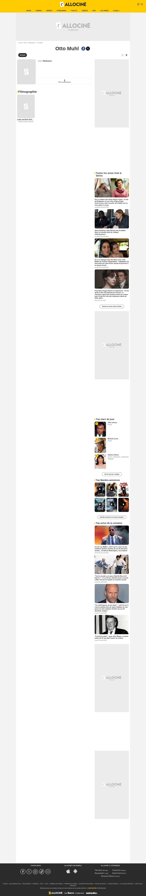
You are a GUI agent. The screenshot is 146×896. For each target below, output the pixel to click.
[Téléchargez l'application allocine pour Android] (76, 871)
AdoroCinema (117, 873)
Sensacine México (108, 876)
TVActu (74, 10)
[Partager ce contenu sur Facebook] (83, 49)
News (28, 10)
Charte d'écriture (113, 884)
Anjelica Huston (113, 455)
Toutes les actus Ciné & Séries (112, 306)
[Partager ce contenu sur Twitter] (88, 49)
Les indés (104, 10)
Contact (5, 884)
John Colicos (112, 422)
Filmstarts (98, 870)
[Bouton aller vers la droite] (126, 55)
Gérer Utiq (138, 884)
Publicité (35, 884)
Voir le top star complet (111, 474)
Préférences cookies (70, 884)
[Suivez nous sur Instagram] (36, 871)
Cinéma (39, 10)
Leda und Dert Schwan (26, 119)
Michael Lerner (113, 439)
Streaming (61, 10)
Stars (25, 42)
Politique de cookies (56, 884)
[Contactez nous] (48, 871)
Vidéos (85, 10)
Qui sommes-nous (15, 884)
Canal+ (116, 10)
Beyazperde (99, 873)
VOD (94, 10)
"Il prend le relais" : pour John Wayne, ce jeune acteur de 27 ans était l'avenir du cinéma (111, 637)
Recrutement (27, 884)
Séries (49, 10)
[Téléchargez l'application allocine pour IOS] (69, 871)
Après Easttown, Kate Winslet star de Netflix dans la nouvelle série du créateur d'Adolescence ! (110, 232)
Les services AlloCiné (126, 884)
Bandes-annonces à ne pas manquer (112, 517)
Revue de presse (100, 884)
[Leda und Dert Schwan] (26, 106)
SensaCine (116, 870)
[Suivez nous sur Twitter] (29, 871)
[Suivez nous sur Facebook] (23, 871)
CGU (41, 884)
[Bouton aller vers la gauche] (122, 55)
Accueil (20, 42)
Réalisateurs (31, 42)
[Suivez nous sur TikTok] (42, 871)
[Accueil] (73, 4)
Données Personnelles (86, 884)
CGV (46, 884)
